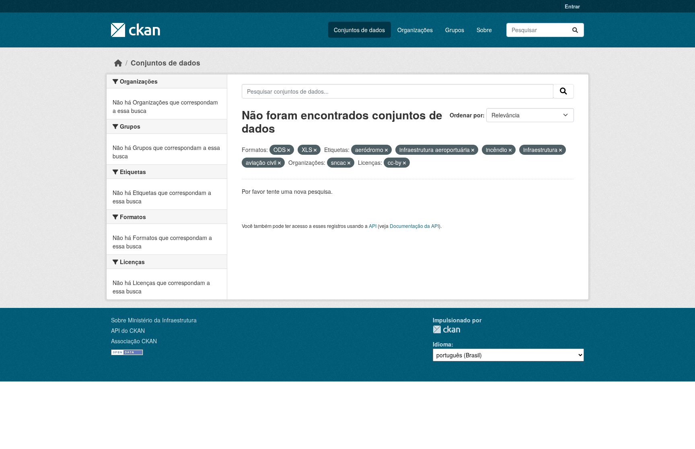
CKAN (446, 329)
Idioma (442, 344)
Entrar (572, 6)
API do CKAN (128, 330)
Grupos (454, 30)
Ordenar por (466, 115)
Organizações (415, 30)
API (372, 225)
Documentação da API (414, 225)
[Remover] (288, 150)
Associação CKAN (134, 341)
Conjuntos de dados (359, 30)
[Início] (118, 62)
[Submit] (575, 30)
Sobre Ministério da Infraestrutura (154, 320)
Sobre (484, 30)
